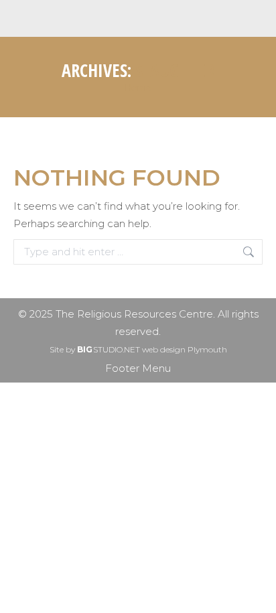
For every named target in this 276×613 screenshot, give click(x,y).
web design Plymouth (184, 349)
